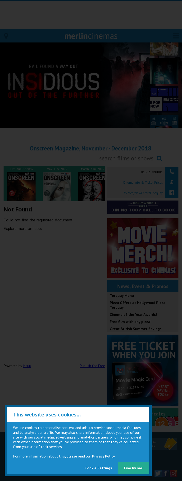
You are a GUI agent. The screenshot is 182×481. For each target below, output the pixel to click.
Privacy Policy (103, 456)
